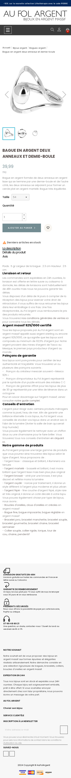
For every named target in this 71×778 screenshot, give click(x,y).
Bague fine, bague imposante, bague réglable (32, 512)
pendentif (24, 534)
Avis (5, 256)
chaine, (12, 534)
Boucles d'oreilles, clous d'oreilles (24, 505)
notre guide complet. (27, 400)
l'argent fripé (12, 490)
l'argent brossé (13, 475)
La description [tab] (11, 248)
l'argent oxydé (13, 483)
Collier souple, (12, 530)
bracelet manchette (34, 519)
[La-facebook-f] (6, 753)
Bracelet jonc (12, 519)
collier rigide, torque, (34, 530)
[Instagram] (12, 753)
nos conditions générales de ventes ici (45, 318)
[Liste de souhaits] (48, 228)
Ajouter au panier (20, 227)
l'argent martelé (14, 468)
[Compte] (59, 30)
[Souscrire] (64, 730)
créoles (52, 505)
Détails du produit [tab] (14, 252)
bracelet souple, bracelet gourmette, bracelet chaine (35, 521)
